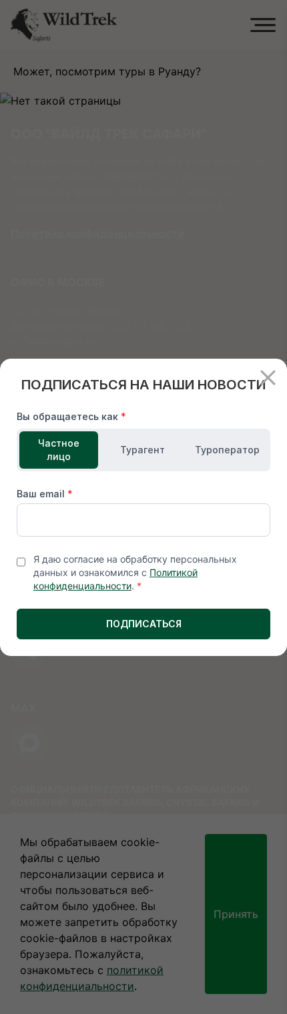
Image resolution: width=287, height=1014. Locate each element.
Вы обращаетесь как (71, 416)
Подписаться (144, 623)
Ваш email (45, 493)
